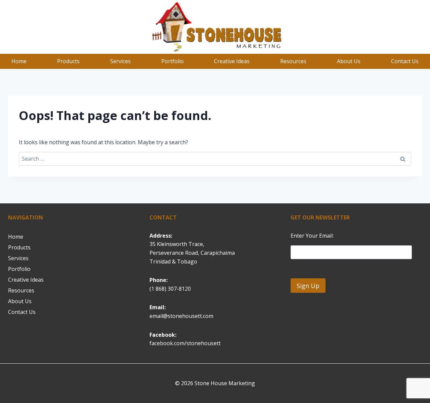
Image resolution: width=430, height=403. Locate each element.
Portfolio (172, 61)
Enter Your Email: (312, 235)
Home (19, 61)
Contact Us (405, 61)
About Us (348, 61)
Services (120, 61)
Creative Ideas (232, 61)
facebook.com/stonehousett (185, 343)
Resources (293, 61)
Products (68, 61)
